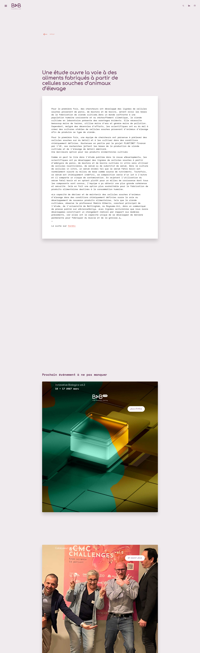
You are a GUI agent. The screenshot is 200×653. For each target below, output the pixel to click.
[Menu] (6, 6)
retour (52, 34)
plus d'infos (136, 409)
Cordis (72, 225)
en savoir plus (135, 558)
